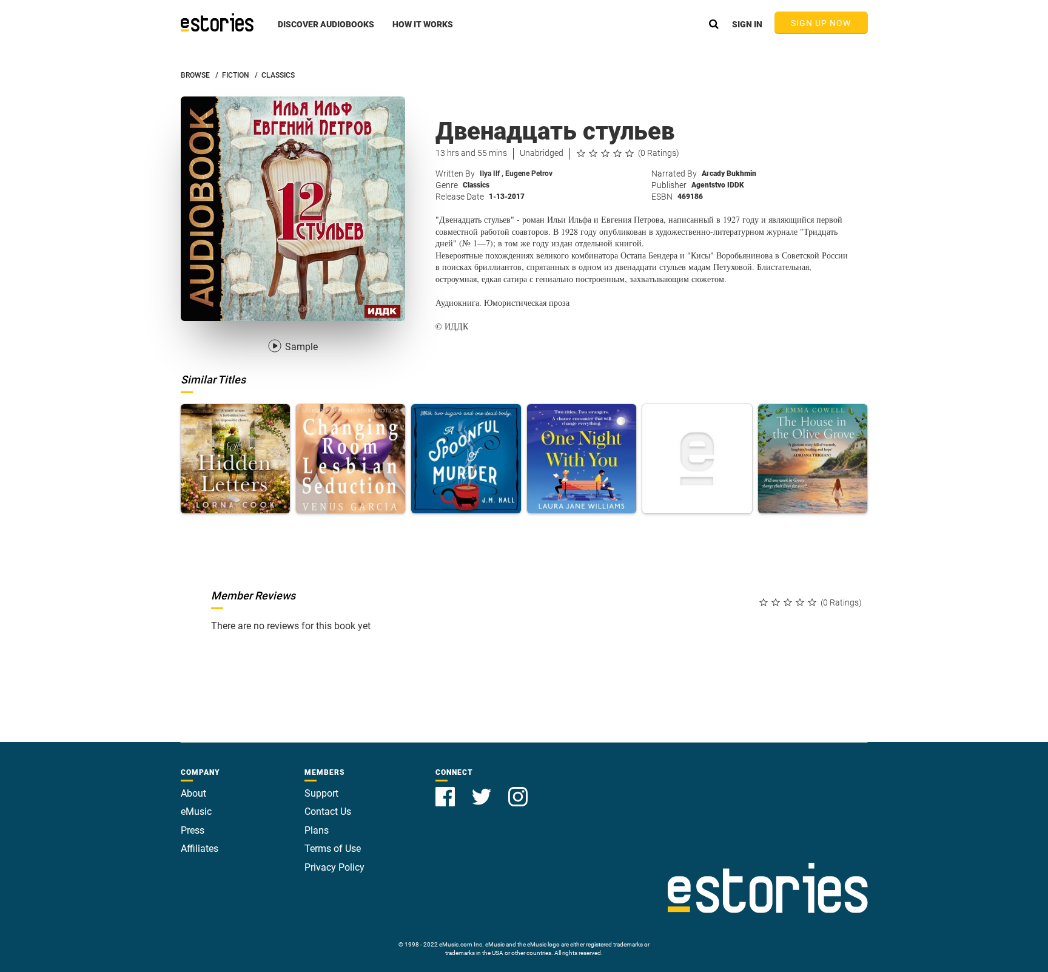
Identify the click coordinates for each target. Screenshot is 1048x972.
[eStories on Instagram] (518, 790)
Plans (316, 830)
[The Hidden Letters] (235, 458)
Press (192, 830)
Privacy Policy (334, 867)
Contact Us (327, 811)
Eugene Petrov (529, 173)
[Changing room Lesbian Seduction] (350, 458)
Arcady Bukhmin (729, 173)
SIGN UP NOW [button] (821, 23)
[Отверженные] (696, 458)
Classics (476, 185)
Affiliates (199, 848)
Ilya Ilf (491, 173)
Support (321, 793)
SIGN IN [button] (747, 24)
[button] (326, 30)
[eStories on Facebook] (446, 790)
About (193, 793)
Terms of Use (332, 848)
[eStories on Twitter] (483, 790)
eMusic (196, 811)
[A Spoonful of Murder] (465, 458)
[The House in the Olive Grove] (812, 458)
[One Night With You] (581, 458)
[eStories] (217, 22)
